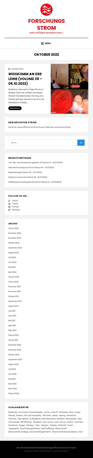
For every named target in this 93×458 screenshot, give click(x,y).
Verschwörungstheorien (30, 428)
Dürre (71, 412)
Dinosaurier (63, 412)
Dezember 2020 (14, 345)
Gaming (62, 415)
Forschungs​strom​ (46, 24)
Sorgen (22, 425)
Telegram (44, 425)
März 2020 (12, 389)
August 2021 (13, 306)
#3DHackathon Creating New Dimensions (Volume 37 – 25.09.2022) (34, 182)
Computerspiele (35, 412)
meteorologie (13, 422)
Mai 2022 (12, 267)
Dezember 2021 (14, 287)
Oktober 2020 (13, 355)
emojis (77, 412)
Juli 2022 (12, 257)
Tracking (53, 425)
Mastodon (16, 210)
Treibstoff (62, 425)
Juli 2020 (12, 369)
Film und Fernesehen (32, 415)
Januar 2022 (13, 282)
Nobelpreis (37, 422)
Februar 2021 (13, 335)
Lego (79, 419)
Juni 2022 (12, 262)
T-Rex (36, 425)
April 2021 (12, 326)
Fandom (19, 415)
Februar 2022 (13, 277)
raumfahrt (79, 422)
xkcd (80, 432)
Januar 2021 (13, 340)
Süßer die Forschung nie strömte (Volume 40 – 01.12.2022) (31, 168)
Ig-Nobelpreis (35, 419)
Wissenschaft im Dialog (18, 432)
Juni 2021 (12, 316)
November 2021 (14, 291)
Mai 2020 (12, 379)
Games (55, 415)
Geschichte (71, 415)
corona (46, 412)
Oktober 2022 (13, 243)
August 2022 (13, 253)
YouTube (15, 207)
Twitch (48, 127)
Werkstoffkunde (47, 428)
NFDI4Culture (26, 422)
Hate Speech (23, 419)
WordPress (65, 451)
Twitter (15, 204)
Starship (29, 425)
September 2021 (15, 301)
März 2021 (12, 330)
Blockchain (12, 412)
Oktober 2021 (13, 296)
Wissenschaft (61, 428)
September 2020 (15, 360)
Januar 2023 (13, 228)
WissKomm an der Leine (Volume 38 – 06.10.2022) (25, 79)
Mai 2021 (11, 321)
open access (48, 422)
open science (60, 422)
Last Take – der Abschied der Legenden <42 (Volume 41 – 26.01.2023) (35, 163)
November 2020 (14, 350)
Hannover (12, 419)
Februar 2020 (13, 393)
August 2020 (13, 364)
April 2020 (12, 384)
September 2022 (15, 248)
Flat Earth (47, 415)
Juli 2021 (12, 311)
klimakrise (61, 419)
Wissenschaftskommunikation (64, 432)
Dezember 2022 (14, 233)
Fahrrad (11, 415)
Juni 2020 (12, 374)
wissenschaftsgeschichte (40, 432)
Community (23, 412)
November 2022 (14, 238)
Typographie (13, 428)
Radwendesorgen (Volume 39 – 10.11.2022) (25, 172)
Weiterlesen (15, 108)
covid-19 (54, 412)
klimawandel (71, 419)
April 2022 (12, 272)
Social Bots (13, 425)
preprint (70, 422)
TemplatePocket (45, 451)
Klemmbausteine (49, 419)
